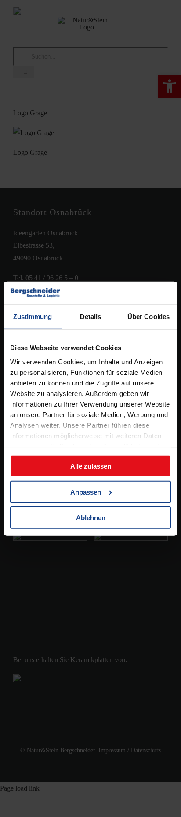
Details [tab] (90, 316)
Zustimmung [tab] (32, 316)
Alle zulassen (90, 466)
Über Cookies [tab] (148, 316)
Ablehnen (90, 517)
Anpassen (85, 491)
